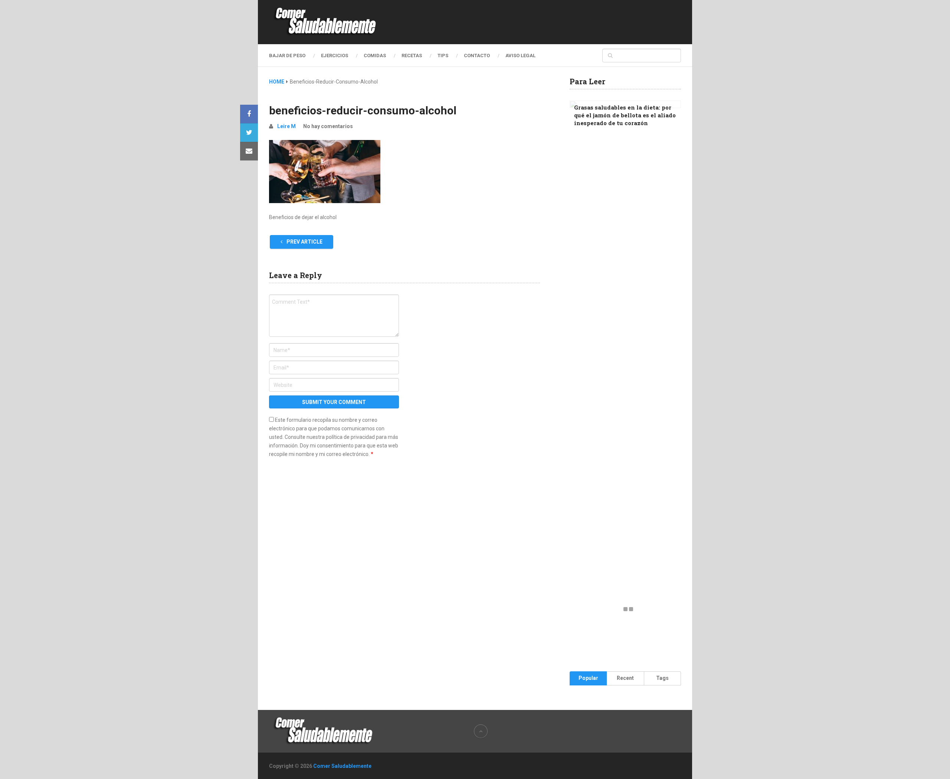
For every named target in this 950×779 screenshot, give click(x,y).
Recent (625, 678)
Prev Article (303, 242)
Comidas (375, 55)
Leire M (286, 126)
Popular (588, 678)
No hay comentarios (328, 126)
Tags (662, 678)
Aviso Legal (520, 55)
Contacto (477, 55)
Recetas (412, 55)
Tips (443, 55)
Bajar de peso (287, 55)
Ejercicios (334, 55)
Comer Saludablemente (342, 766)
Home (276, 82)
